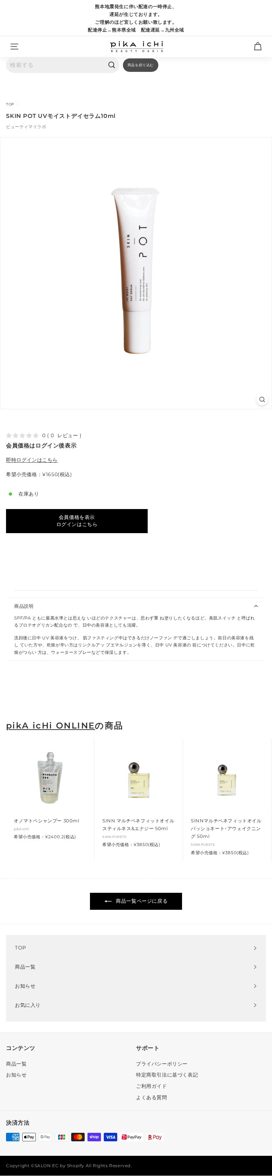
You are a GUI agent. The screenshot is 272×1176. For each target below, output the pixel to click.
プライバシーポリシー (162, 1064)
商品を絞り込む (141, 65)
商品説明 (24, 606)
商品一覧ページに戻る (141, 901)
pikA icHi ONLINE (50, 726)
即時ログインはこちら (32, 460)
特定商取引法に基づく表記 (167, 1075)
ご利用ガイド (151, 1086)
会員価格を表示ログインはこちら (77, 520)
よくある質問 (151, 1097)
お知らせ (16, 1075)
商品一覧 (16, 1064)
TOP (10, 104)
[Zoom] (262, 399)
